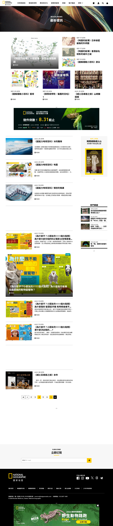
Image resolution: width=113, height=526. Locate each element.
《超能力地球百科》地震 (46, 165)
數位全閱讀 (68, 488)
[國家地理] (7, 5)
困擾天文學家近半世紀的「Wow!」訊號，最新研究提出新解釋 (99, 221)
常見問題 (41, 488)
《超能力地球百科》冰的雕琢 (48, 141)
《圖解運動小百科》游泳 (88, 62)
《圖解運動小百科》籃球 (22, 94)
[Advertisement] (39, 217)
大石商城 (77, 488)
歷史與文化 (44, 3)
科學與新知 (21, 3)
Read (16, 65)
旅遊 (63, 3)
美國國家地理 (20, 488)
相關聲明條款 (31, 488)
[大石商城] (107, 3)
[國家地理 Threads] (96, 478)
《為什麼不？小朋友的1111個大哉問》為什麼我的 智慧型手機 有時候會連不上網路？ (53, 307)
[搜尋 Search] (103, 3)
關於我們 (10, 488)
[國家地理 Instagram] (82, 478)
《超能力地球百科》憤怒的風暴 (49, 188)
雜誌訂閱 (58, 488)
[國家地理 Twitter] (92, 478)
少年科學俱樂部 (87, 488)
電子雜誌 (72, 3)
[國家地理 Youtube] (87, 478)
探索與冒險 (55, 3)
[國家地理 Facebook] (78, 478)
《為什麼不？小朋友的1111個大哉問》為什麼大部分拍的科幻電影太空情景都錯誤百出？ (54, 239)
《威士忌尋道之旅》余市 (46, 375)
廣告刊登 (50, 488)
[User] (98, 3)
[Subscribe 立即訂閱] (89, 460)
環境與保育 (33, 3)
